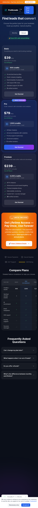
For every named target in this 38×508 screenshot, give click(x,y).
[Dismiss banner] (36, 2)
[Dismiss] (26, 497)
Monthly (14, 33)
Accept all (26, 505)
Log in (20, 10)
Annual (23, 33)
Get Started (19, 94)
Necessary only (14, 505)
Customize (33, 501)
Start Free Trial (27, 10)
